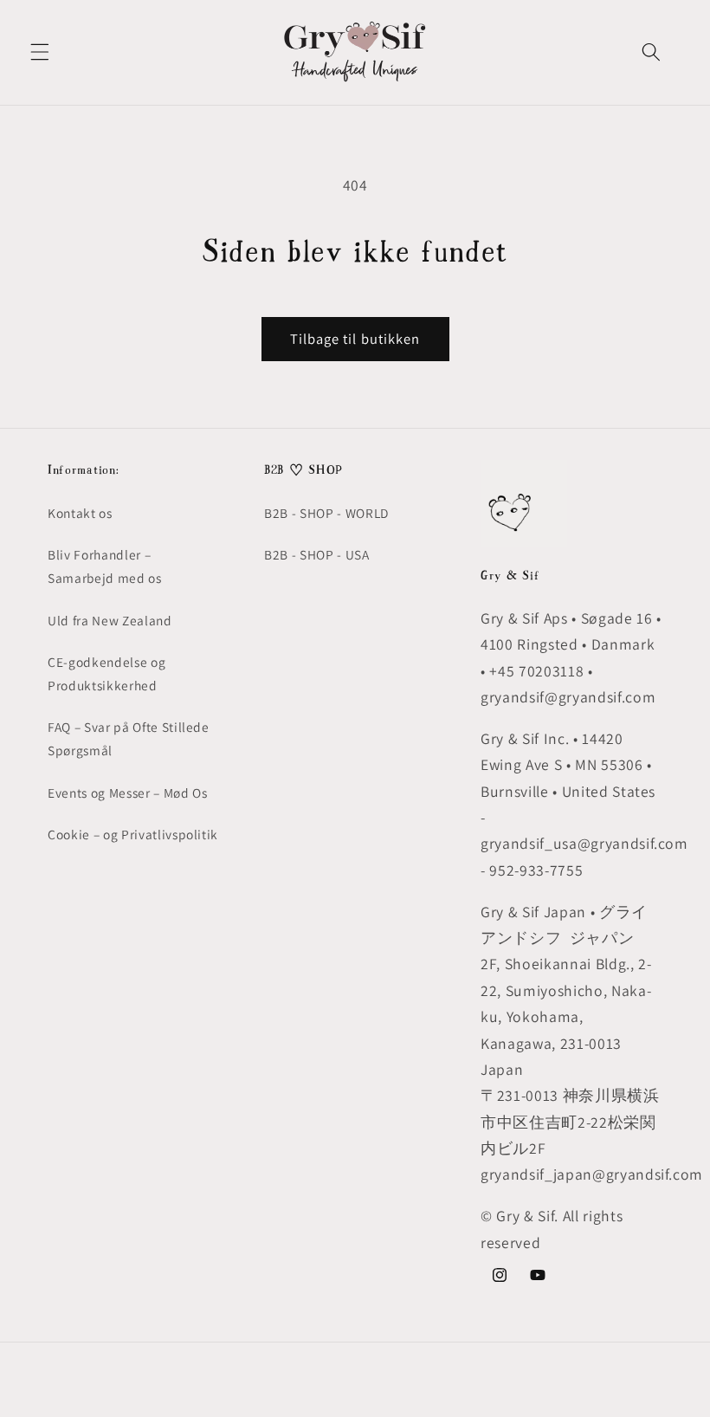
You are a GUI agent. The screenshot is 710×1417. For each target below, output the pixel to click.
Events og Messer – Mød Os (128, 792)
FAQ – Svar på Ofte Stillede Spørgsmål (129, 738)
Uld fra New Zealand (110, 620)
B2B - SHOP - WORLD (326, 512)
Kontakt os (80, 512)
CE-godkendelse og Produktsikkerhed (106, 673)
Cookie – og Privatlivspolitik (133, 834)
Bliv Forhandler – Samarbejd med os (105, 566)
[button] (40, 52)
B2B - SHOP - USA (317, 554)
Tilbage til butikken (355, 338)
